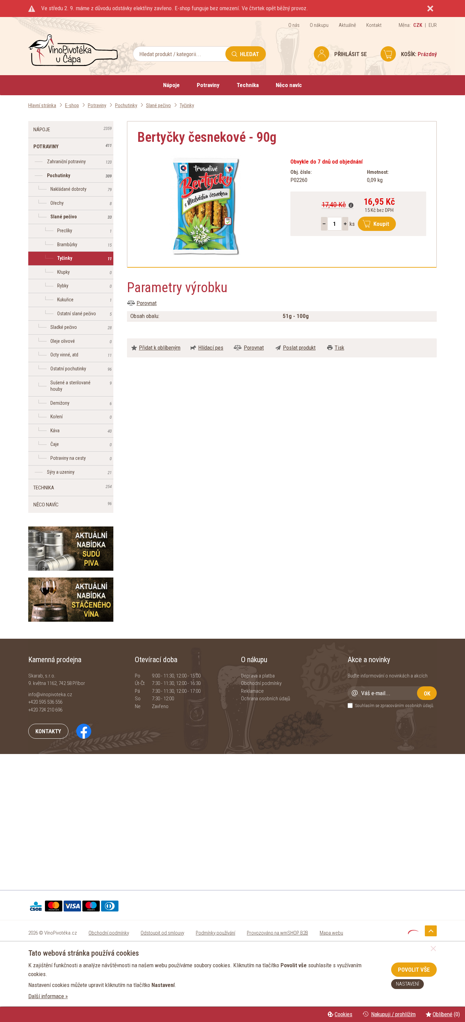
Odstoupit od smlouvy (162, 933)
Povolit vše (414, 969)
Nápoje (171, 85)
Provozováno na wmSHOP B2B (277, 933)
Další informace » (48, 996)
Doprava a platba (258, 676)
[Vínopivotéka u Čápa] (73, 64)
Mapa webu (331, 933)
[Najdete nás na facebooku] (80, 731)
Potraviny (208, 85)
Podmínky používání (215, 933)
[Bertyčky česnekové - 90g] (205, 206)
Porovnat (147, 303)
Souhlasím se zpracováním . (394, 705)
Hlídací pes (210, 347)
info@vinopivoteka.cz (50, 694)
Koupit (381, 223)
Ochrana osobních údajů (265, 699)
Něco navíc (289, 85)
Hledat (249, 54)
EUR (433, 25)
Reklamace (252, 691)
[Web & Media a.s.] (413, 932)
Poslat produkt (299, 347)
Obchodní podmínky (261, 683)
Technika (248, 85)
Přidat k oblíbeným (159, 347)
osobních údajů (419, 705)
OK (427, 693)
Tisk (339, 347)
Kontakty (48, 731)
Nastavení (407, 984)
